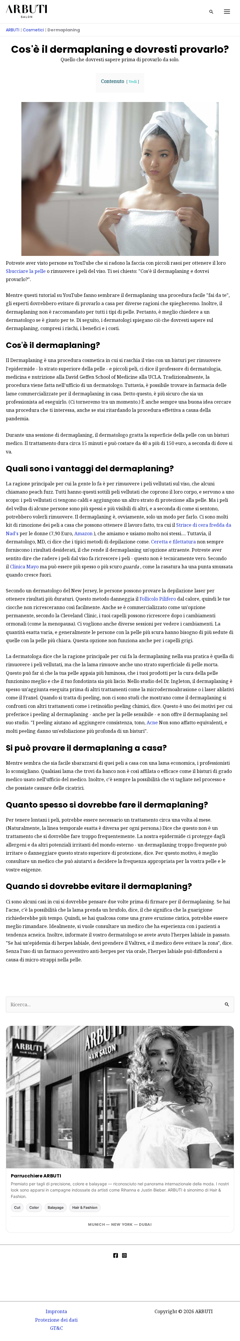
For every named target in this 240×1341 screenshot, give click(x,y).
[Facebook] (115, 1255)
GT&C (56, 1328)
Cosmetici (33, 30)
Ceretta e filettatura (173, 541)
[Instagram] (124, 1255)
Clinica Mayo (24, 566)
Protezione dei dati (56, 1320)
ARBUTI (12, 30)
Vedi (133, 81)
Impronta (56, 1311)
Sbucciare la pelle (26, 271)
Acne (152, 722)
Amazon (83, 533)
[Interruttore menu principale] (227, 11)
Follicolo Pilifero (158, 599)
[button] (211, 11)
